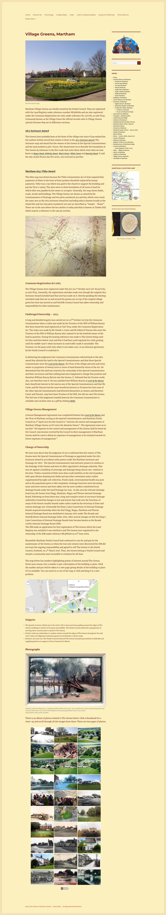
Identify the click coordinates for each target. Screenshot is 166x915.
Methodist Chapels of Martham (124, 106)
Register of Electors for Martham (123, 142)
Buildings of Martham (120, 98)
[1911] (65, 861)
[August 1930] (42, 735)
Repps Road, (39, 153)
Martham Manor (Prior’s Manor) (123, 124)
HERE (72, 401)
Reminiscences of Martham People (124, 144)
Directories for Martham (120, 114)
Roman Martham (120, 87)
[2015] (65, 735)
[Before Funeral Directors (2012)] (65, 750)
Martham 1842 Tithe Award (40, 171)
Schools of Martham (119, 146)
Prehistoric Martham (121, 81)
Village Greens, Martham (121, 156)
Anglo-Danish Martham (122, 91)
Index (72, 15)
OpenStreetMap (93, 612)
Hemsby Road (91, 153)
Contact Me (37, 15)
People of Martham (119, 132)
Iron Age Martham (120, 85)
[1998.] (89, 750)
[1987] (89, 814)
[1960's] (65, 782)
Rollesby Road (51, 153)
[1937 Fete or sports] (42, 877)
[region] (126, 226)
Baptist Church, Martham (123, 104)
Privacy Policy (57, 906)
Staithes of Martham (119, 154)
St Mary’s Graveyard (123, 110)
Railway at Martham (119, 140)
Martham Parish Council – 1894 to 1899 (125, 130)
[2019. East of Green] (89, 845)
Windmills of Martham (120, 158)
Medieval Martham (121, 93)
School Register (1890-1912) (124, 148)
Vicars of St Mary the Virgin (125, 112)
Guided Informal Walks (120, 118)
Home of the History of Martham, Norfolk (38, 906)
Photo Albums (123, 15)
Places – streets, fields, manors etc (124, 136)
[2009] (89, 782)
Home (27, 15)
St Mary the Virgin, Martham (124, 108)
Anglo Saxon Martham (122, 89)
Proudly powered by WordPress (72, 906)
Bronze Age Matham (121, 83)
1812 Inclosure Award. (85, 140)
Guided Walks (61, 15)
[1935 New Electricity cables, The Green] (89, 861)
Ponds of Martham (119, 138)
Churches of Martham (120, 102)
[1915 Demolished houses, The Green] (65, 845)
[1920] (42, 782)
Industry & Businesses (120, 120)
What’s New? (30, 19)
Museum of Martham (106, 15)
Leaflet (85, 612)
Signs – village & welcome (121, 150)
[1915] (42, 814)
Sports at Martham (119, 152)
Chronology (49, 15)
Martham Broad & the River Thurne (124, 122)
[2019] (42, 861)
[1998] (89, 735)
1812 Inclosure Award (37, 130)
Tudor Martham (120, 96)
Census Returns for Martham (122, 100)
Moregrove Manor (118, 126)
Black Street (64, 153)
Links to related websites (86, 15)
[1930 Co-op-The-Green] (89, 798)
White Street (75, 153)
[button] (66, 597)
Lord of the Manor (56, 364)
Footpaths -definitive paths (121, 116)
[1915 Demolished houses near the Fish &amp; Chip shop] (42, 845)
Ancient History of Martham (122, 79)
